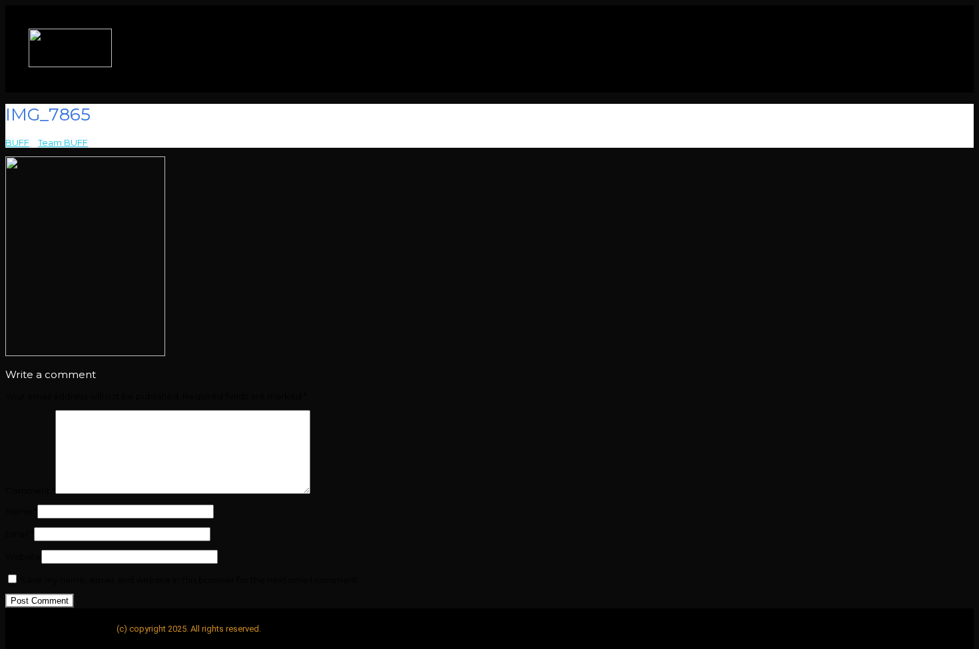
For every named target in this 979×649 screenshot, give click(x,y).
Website (23, 556)
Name (21, 511)
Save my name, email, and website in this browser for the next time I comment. (190, 579)
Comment (30, 490)
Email (19, 534)
